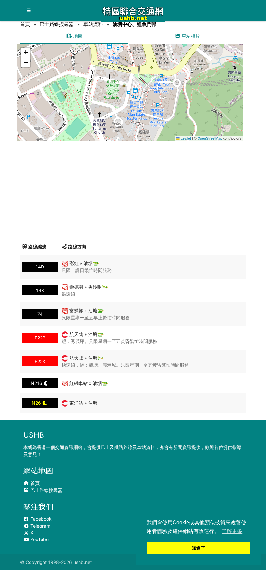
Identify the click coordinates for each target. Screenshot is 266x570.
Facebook (40, 519)
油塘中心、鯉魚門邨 (134, 24)
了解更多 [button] (232, 531)
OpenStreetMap (210, 138)
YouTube (39, 539)
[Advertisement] (133, 189)
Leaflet (185, 138)
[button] (130, 86)
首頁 (25, 24)
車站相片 (190, 36)
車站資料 (93, 24)
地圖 (77, 36)
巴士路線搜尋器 (57, 24)
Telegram (39, 525)
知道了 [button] (198, 548)
